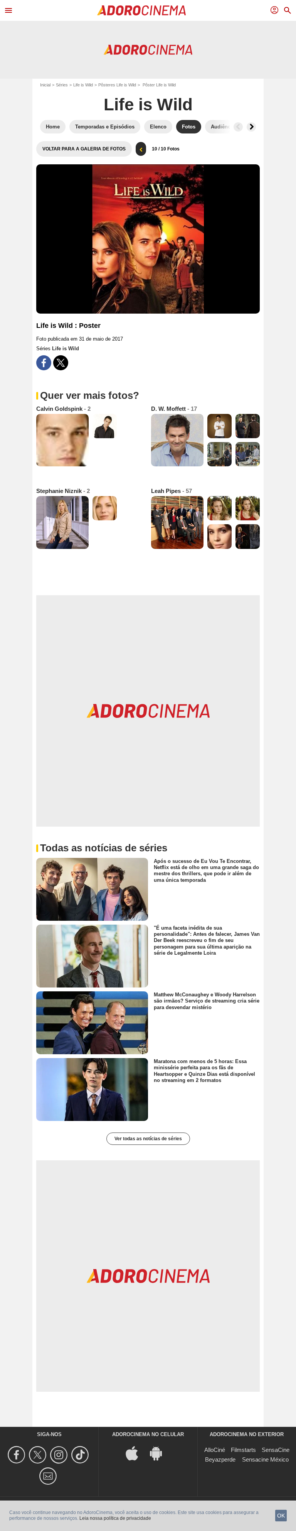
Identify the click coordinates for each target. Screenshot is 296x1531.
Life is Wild (83, 85)
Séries (62, 85)
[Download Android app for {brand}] (160, 1453)
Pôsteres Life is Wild (117, 85)
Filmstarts (243, 1450)
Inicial (45, 85)
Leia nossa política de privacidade (115, 1518)
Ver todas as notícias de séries (148, 1138)
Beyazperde (220, 1459)
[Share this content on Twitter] (60, 362)
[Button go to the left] (238, 127)
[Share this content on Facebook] (43, 362)
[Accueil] (141, 10)
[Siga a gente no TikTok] (81, 1454)
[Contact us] (49, 1476)
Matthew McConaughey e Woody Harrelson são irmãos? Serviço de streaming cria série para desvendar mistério (206, 1001)
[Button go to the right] (251, 127)
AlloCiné (214, 1450)
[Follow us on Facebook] (17, 1454)
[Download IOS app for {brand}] (136, 1453)
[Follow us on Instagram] (60, 1454)
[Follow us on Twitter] (39, 1454)
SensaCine (275, 1450)
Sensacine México (265, 1459)
